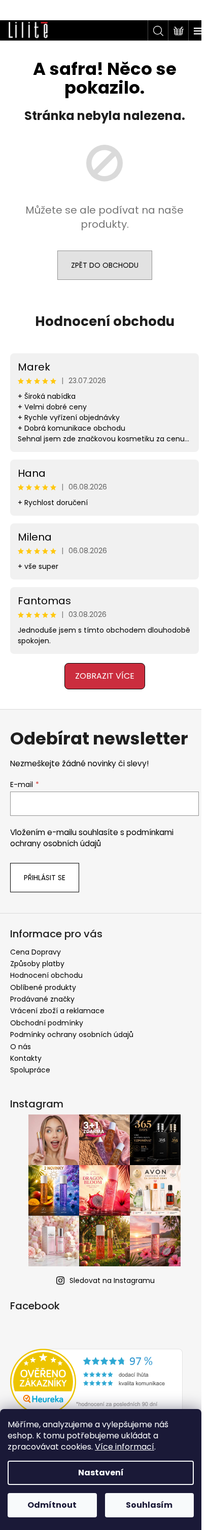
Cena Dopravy (35, 952)
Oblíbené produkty (43, 987)
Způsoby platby (37, 964)
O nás (20, 1047)
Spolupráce (30, 1070)
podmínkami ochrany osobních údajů (91, 838)
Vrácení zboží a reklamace (57, 1011)
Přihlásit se (44, 878)
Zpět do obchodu (100, 265)
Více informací (124, 1447)
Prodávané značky (42, 999)
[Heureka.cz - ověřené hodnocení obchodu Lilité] (96, 1382)
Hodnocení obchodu (100, 321)
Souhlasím (149, 1505)
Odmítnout (52, 1505)
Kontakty (26, 1058)
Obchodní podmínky (46, 1023)
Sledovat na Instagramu (108, 1280)
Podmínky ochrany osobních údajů (71, 1034)
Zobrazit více (100, 676)
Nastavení (101, 1472)
